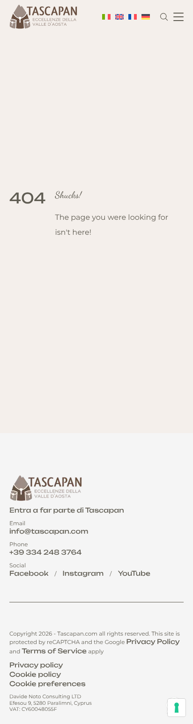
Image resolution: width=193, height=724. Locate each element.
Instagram (83, 574)
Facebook (28, 574)
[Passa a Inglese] (119, 17)
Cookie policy (35, 675)
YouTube (134, 574)
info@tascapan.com (48, 532)
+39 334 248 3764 (45, 553)
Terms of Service (54, 651)
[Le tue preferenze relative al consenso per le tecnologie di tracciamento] (177, 708)
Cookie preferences (47, 684)
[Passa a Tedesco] (145, 17)
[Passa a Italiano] (106, 17)
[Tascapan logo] (44, 17)
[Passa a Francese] (132, 17)
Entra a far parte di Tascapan (66, 510)
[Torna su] (175, 674)
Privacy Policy (153, 642)
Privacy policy (36, 665)
